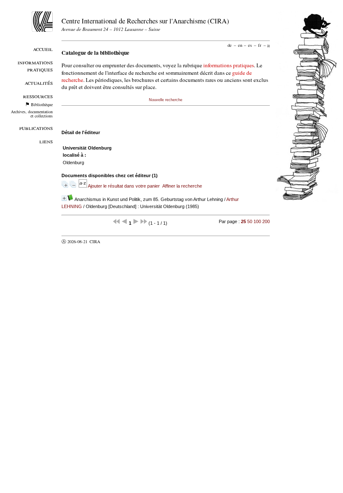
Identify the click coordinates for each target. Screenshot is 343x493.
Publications (36, 128)
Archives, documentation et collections (32, 114)
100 (257, 221)
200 (266, 221)
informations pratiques (228, 65)
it (268, 45)
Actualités (39, 82)
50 (249, 221)
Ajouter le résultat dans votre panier (124, 185)
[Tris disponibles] (83, 185)
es (250, 45)
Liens (46, 141)
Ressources (38, 96)
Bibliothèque (42, 104)
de (230, 45)
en (240, 45)
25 (243, 221)
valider (111, 241)
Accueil (43, 49)
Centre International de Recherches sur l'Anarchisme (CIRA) (145, 20)
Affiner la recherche (182, 185)
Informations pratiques (35, 65)
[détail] (64, 198)
